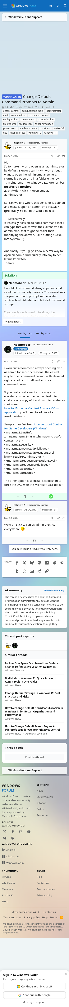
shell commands (28, 128)
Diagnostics (13, 856)
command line (18, 115)
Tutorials (41, 803)
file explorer (9, 124)
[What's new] (57, 6)
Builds (40, 809)
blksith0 (9, 107)
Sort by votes (43, 333)
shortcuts (45, 128)
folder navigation (44, 124)
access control (11, 110)
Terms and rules (46, 889)
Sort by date (25, 333)
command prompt (39, 115)
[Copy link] (58, 156)
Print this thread (34, 757)
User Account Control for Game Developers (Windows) (33, 426)
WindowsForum (15, 863)
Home (53, 917)
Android (11, 850)
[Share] (52, 156)
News (40, 790)
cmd (5, 115)
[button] (39, 912)
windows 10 (35, 132)
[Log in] (50, 6)
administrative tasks (32, 110)
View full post (13, 321)
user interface (17, 132)
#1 (63, 156)
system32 (59, 128)
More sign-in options (34, 1002)
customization (46, 119)
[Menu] (5, 5)
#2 (63, 361)
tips (5, 132)
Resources (42, 815)
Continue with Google (37, 995)
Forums (6, 876)
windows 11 (50, 132)
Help (39, 876)
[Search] (65, 6)
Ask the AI (7, 895)
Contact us (43, 883)
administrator (54, 110)
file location (25, 124)
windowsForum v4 (25, 912)
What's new (8, 883)
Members (7, 889)
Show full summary (54, 590)
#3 (63, 518)
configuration (10, 119)
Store (5, 901)
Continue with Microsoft (36, 986)
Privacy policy (44, 895)
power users (9, 128)
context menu (28, 119)
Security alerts (45, 797)
